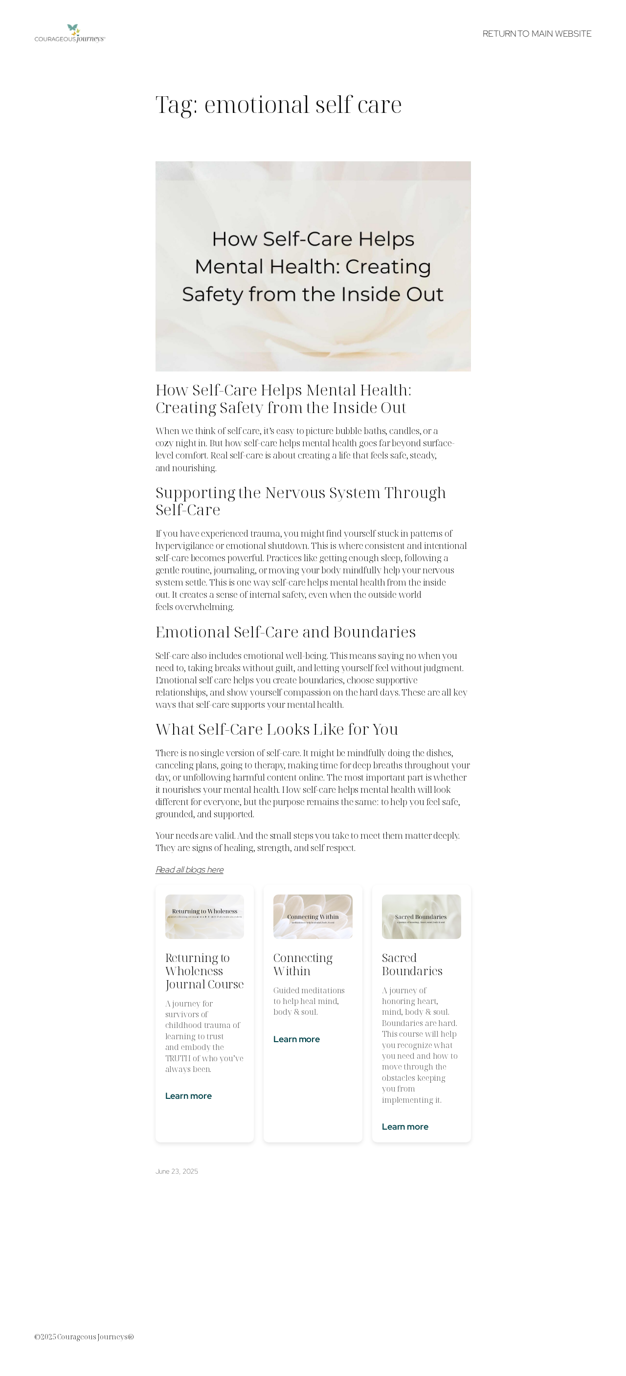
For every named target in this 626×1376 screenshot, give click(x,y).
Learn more (188, 1095)
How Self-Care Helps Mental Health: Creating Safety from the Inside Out (284, 398)
